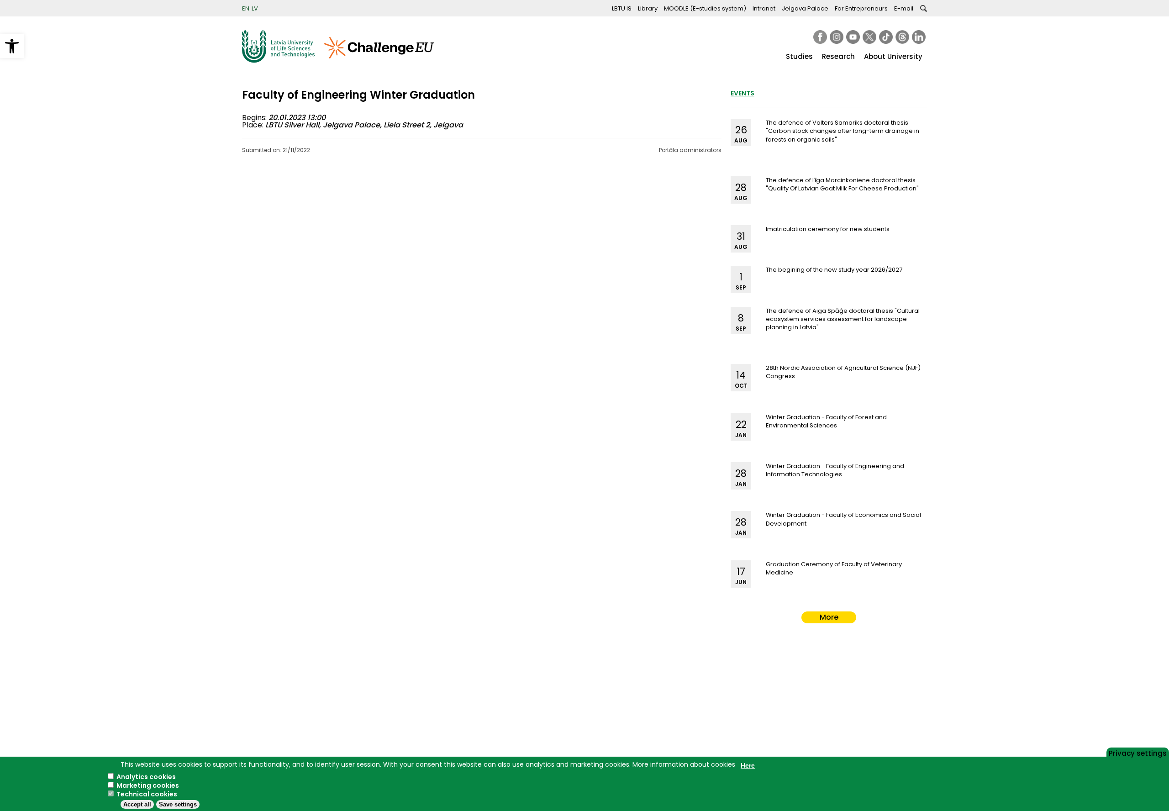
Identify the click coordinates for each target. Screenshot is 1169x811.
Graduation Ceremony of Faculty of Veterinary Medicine (834, 568)
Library (648, 8)
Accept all (137, 804)
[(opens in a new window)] (820, 37)
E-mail (903, 8)
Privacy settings (1138, 752)
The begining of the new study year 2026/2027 (834, 269)
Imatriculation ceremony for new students (828, 229)
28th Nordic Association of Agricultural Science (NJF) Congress (843, 371)
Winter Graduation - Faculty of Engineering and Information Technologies (835, 470)
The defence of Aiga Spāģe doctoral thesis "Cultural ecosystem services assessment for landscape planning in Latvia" (843, 319)
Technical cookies (146, 794)
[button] (12, 46)
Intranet (764, 8)
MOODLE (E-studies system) (705, 8)
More (829, 617)
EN (245, 8)
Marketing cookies (147, 785)
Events (742, 93)
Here (748, 765)
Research (838, 56)
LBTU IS (622, 8)
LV (255, 8)
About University (893, 56)
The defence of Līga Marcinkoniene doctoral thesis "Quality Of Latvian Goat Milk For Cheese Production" (842, 184)
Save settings (178, 804)
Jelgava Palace (805, 8)
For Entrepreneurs (861, 8)
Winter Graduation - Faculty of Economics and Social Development (843, 519)
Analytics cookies (146, 776)
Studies (799, 56)
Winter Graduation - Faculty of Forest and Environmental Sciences (826, 421)
